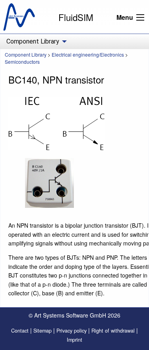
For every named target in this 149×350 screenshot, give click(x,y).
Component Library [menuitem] (32, 41)
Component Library (25, 54)
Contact (20, 330)
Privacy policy (71, 330)
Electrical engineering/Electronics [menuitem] (88, 54)
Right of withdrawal (113, 330)
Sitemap (42, 330)
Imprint (74, 339)
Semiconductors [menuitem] (22, 61)
